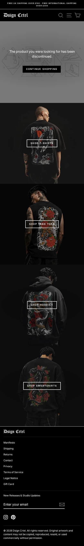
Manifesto (9, 442)
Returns (7, 454)
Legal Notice (10, 478)
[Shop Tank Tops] (42, 224)
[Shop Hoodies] (42, 305)
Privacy (7, 466)
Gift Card (8, 484)
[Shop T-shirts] (42, 143)
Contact (8, 460)
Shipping (8, 448)
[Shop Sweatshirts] (42, 385)
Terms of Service (13, 472)
